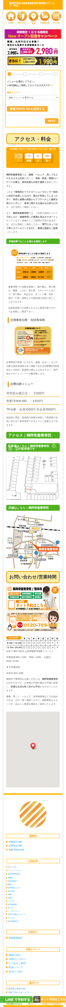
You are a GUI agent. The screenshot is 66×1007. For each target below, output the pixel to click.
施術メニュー (13, 92)
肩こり (10, 908)
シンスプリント (14, 911)
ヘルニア (11, 901)
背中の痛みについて (16, 914)
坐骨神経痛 (12, 904)
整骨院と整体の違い (17, 988)
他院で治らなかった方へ (19, 992)
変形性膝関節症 (14, 874)
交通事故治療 (15, 845)
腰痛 (10, 894)
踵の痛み (11, 891)
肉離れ (10, 878)
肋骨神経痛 (12, 881)
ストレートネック (15, 870)
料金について (16, 967)
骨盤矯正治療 (15, 841)
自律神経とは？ (14, 888)
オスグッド (12, 918)
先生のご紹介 (16, 971)
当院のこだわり (17, 958)
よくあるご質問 (17, 963)
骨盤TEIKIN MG (16, 849)
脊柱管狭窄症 (13, 921)
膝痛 (10, 884)
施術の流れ (15, 954)
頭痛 (10, 898)
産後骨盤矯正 (16, 937)
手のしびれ (12, 867)
